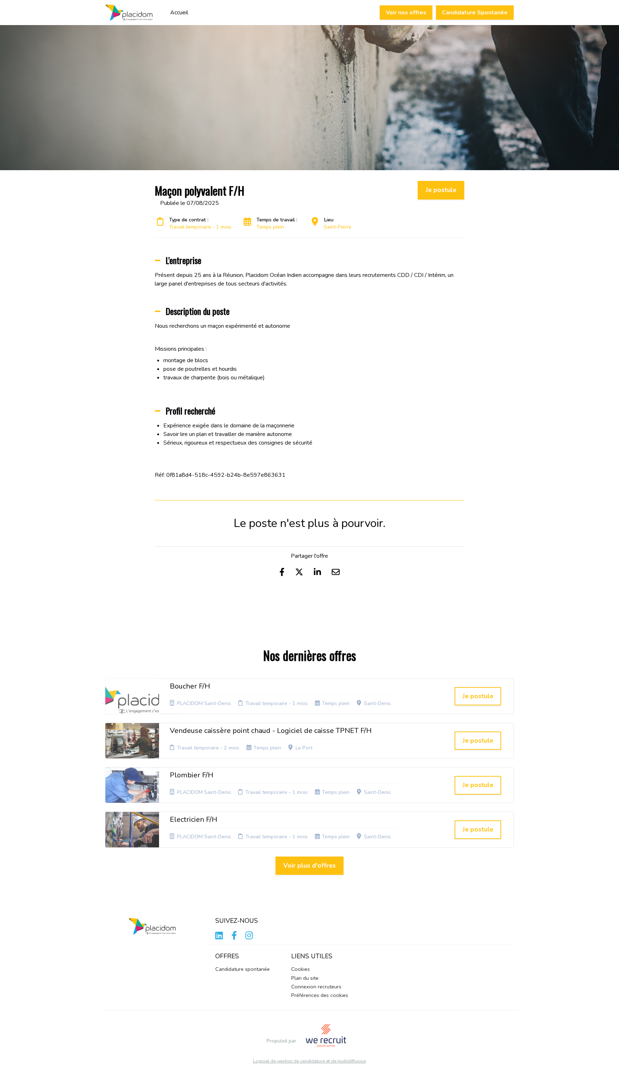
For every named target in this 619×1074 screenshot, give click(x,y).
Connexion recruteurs (316, 986)
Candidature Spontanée (475, 12)
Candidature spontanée (242, 969)
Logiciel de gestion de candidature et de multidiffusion (309, 1061)
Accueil (179, 12)
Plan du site (304, 978)
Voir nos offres (406, 12)
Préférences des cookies (319, 995)
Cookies (300, 969)
